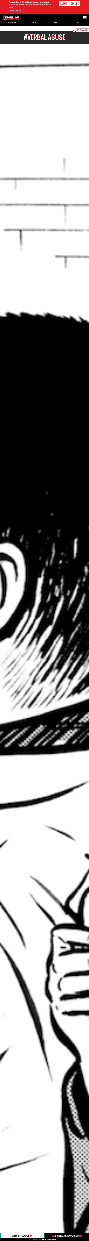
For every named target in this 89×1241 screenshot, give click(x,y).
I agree (63, 3)
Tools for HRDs (12, 23)
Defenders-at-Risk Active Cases (65, 1236)
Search (77, 23)
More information (15, 10)
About (55, 23)
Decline (74, 3)
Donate (33, 23)
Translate (84, 30)
